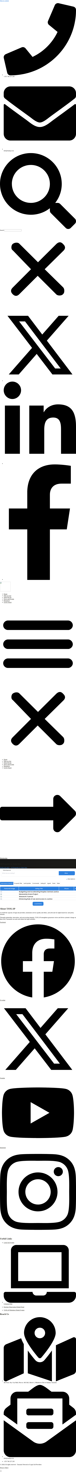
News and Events (9, 599)
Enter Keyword (7, 870)
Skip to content (4, 1)
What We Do (7, 597)
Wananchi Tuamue (26, 897)
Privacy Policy (4, 1467)
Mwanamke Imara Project (28, 894)
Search (2, 230)
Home (5, 594)
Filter (66, 873)
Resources (7, 600)
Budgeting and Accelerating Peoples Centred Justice (39, 892)
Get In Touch (7, 602)
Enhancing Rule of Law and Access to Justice (35, 899)
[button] (38, 191)
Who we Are (7, 595)
